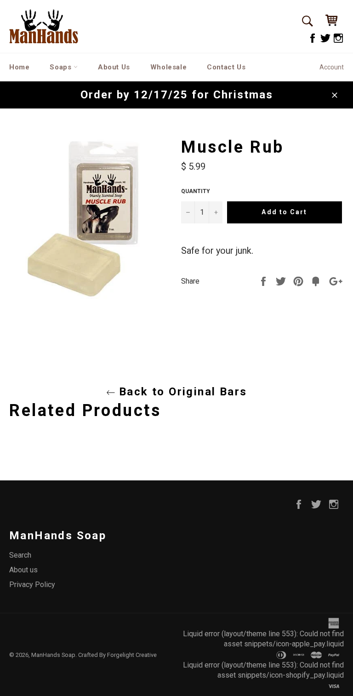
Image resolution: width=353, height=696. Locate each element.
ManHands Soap (53, 654)
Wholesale (168, 67)
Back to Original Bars (181, 391)
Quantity (195, 191)
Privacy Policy (32, 584)
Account (331, 67)
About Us (114, 67)
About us (23, 569)
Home (19, 67)
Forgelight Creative (132, 654)
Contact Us (226, 67)
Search (20, 555)
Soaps (62, 67)
